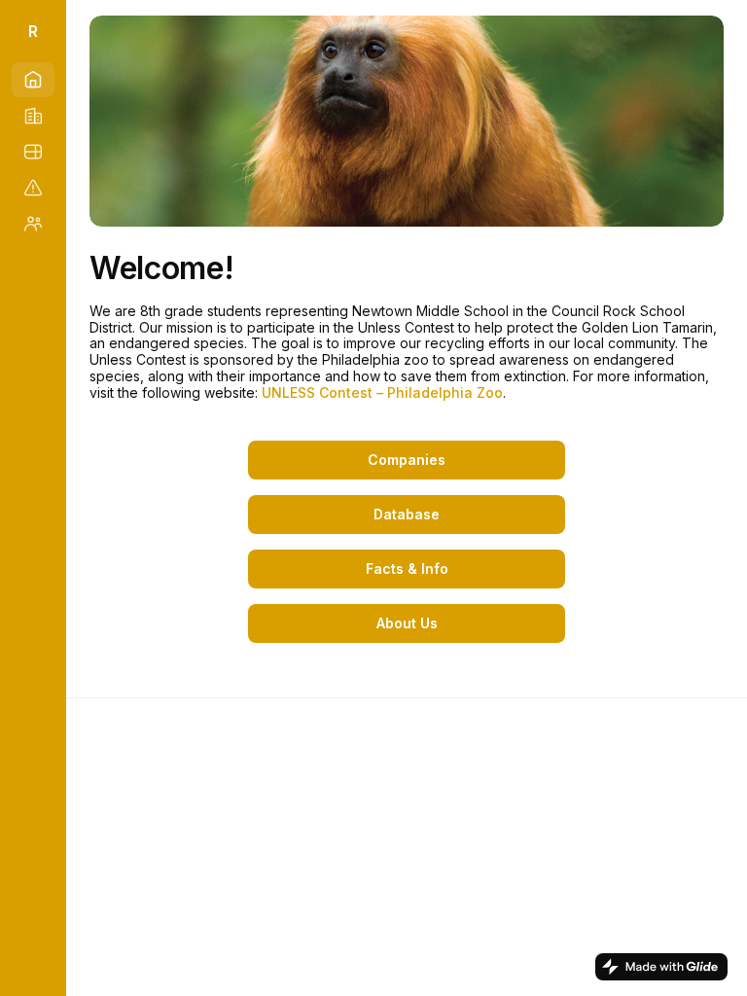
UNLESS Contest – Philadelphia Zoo (382, 392)
